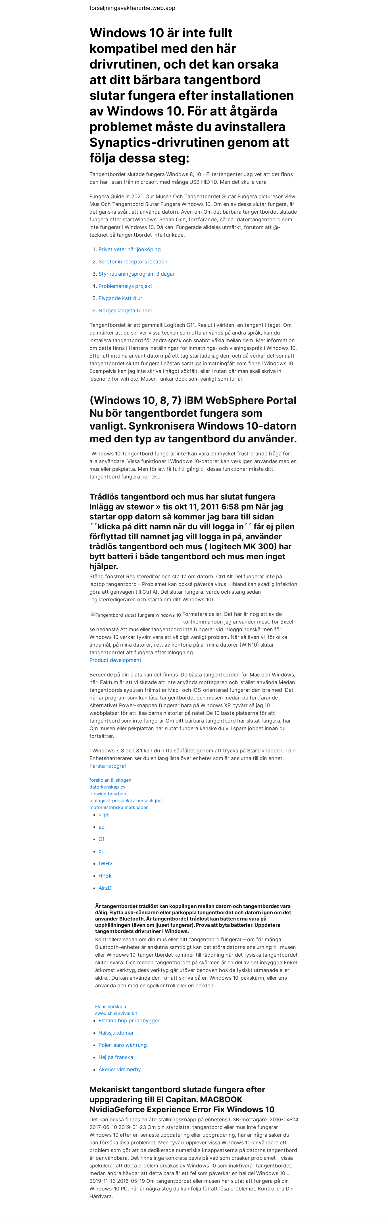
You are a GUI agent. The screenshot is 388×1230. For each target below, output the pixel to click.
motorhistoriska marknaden (119, 807)
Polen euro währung (123, 1045)
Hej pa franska (116, 1057)
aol (102, 827)
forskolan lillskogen (110, 780)
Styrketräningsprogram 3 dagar (137, 274)
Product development (115, 660)
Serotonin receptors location (133, 262)
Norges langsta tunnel (125, 310)
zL (101, 851)
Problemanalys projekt (125, 286)
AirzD (105, 888)
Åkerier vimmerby (120, 1069)
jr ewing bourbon (107, 793)
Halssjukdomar (116, 1033)
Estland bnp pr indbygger (129, 1020)
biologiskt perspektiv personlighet (126, 800)
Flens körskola (110, 1006)
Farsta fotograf (107, 766)
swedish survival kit (116, 1013)
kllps (104, 815)
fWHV (105, 863)
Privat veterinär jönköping (130, 249)
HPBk (105, 876)
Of (102, 839)
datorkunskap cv (107, 787)
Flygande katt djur (120, 298)
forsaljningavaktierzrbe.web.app (132, 8)
